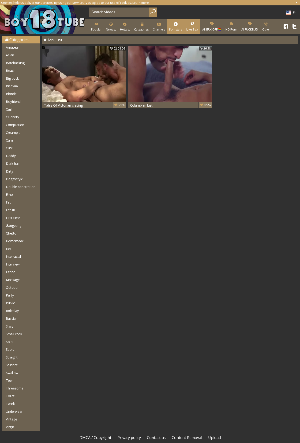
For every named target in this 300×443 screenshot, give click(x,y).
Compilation (15, 125)
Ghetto (11, 233)
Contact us (156, 437)
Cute (9, 148)
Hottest (125, 29)
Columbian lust (170, 105)
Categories (141, 29)
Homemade (15, 241)
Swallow (12, 372)
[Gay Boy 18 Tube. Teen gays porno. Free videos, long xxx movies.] (43, 20)
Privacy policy (129, 437)
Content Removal (187, 437)
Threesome (14, 388)
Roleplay (12, 310)
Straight (12, 357)
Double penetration (20, 187)
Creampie (13, 132)
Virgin (10, 427)
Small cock (14, 334)
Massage (13, 279)
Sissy (9, 326)
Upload (214, 437)
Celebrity (12, 117)
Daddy (11, 156)
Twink (10, 403)
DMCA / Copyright (95, 437)
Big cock (12, 78)
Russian (12, 318)
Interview (13, 264)
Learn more (140, 2)
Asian (10, 55)
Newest (111, 29)
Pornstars (175, 29)
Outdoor (12, 287)
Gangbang (13, 225)
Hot (8, 249)
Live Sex (192, 29)
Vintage (11, 419)
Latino (10, 272)
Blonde (11, 94)
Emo (9, 194)
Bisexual (12, 86)
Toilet (10, 396)
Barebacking (15, 63)
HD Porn (231, 29)
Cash (9, 109)
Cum (9, 140)
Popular (96, 29)
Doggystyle (14, 179)
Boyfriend (13, 101)
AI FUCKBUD (249, 29)
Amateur (12, 47)
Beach (10, 70)
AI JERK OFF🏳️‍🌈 (211, 29)
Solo (9, 341)
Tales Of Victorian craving (84, 105)
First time (13, 218)
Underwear (14, 411)
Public (10, 303)
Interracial (13, 256)
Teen (10, 380)
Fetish (10, 210)
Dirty (9, 171)
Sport (10, 349)
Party (10, 295)
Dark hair (13, 163)
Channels (159, 29)
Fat (8, 202)
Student (12, 365)
